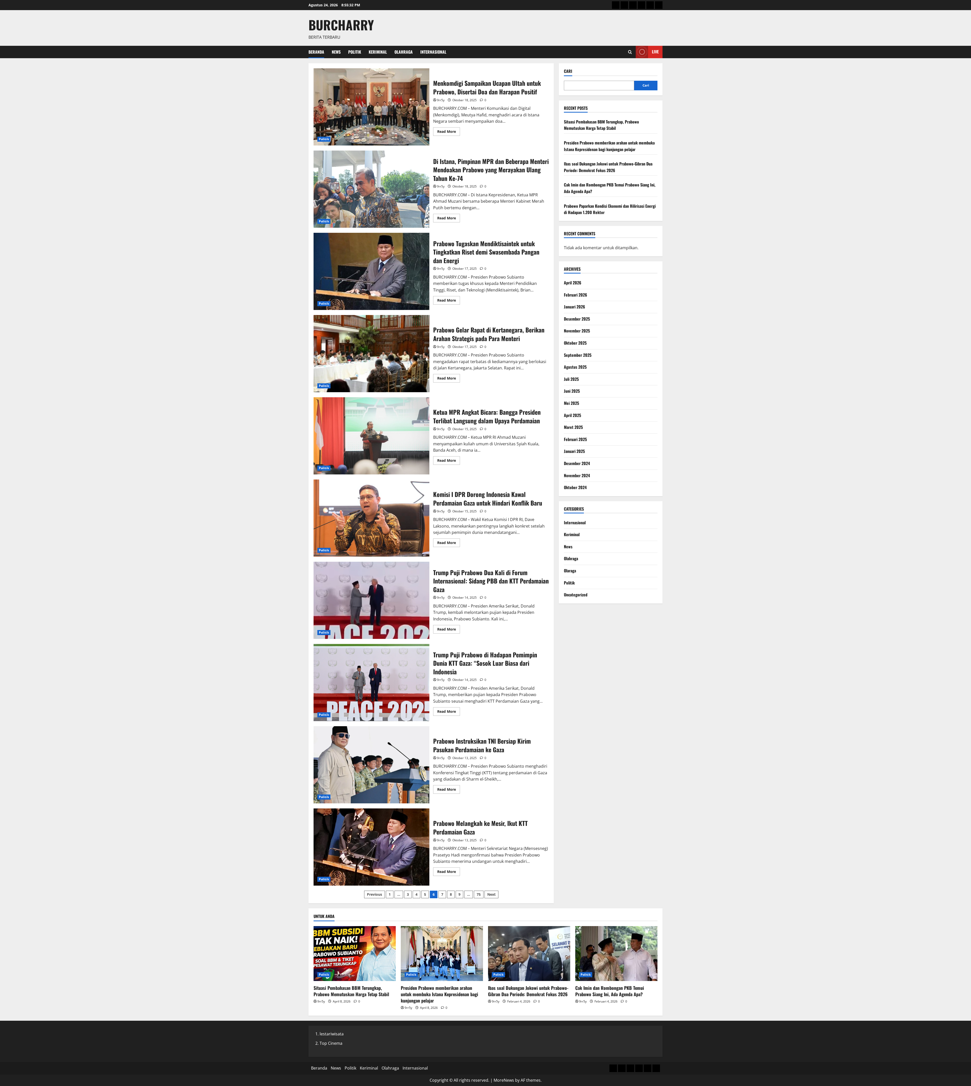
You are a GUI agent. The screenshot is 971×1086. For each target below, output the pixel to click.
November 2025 (577, 331)
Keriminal (378, 52)
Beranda (316, 52)
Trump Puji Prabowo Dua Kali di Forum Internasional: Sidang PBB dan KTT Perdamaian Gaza (371, 600)
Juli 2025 (571, 379)
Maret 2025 (573, 427)
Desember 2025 (577, 319)
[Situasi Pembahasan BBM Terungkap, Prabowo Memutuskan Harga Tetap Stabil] (355, 953)
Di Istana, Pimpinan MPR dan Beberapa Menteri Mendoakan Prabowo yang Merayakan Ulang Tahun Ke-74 (371, 189)
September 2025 (577, 355)
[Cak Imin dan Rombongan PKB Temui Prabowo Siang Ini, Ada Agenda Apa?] (616, 953)
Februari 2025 (575, 439)
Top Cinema (331, 1043)
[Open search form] (630, 52)
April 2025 (572, 415)
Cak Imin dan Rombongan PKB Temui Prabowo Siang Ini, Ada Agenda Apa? (609, 991)
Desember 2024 (577, 463)
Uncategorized (575, 595)
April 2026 (572, 283)
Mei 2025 (571, 403)
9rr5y (441, 100)
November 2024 (577, 475)
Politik (354, 52)
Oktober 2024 (575, 487)
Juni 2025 (572, 391)
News (336, 52)
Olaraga (570, 571)
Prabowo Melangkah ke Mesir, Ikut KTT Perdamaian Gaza (371, 847)
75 (479, 894)
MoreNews (504, 1080)
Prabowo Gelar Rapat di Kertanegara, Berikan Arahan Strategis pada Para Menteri (371, 353)
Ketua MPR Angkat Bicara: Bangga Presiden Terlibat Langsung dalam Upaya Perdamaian (371, 435)
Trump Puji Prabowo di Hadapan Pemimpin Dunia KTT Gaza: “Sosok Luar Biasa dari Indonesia (371, 682)
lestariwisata (332, 1034)
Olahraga (403, 52)
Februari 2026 (575, 295)
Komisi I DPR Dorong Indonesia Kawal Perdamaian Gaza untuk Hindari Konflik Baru (371, 518)
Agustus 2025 (575, 367)
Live (655, 52)
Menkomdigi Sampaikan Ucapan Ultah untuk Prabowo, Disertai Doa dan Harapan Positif (371, 106)
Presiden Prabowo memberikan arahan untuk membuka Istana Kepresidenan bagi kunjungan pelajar (609, 146)
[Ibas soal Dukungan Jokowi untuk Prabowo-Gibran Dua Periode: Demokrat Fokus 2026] (529, 953)
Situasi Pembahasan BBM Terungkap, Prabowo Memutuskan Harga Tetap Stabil (601, 125)
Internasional (433, 52)
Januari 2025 (574, 451)
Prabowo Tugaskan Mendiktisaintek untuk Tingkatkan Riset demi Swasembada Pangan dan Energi (371, 271)
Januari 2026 (574, 307)
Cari (568, 71)
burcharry (341, 24)
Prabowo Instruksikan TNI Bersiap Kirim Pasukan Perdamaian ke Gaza (371, 764)
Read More (448, 132)
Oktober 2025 (575, 343)
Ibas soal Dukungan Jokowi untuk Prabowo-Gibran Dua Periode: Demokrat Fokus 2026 (608, 167)
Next (491, 894)
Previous (374, 894)
